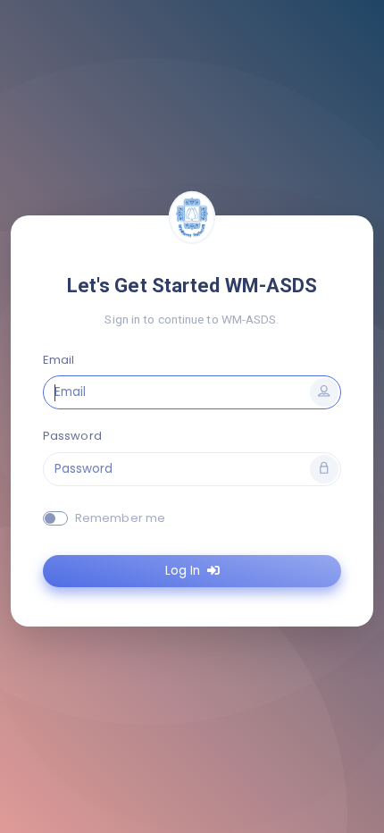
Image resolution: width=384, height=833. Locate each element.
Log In (184, 570)
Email (59, 359)
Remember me (120, 517)
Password (72, 435)
